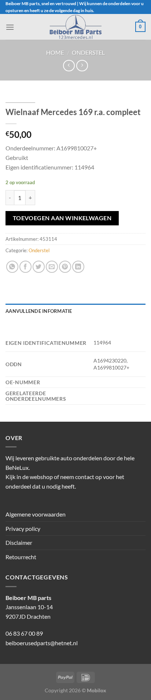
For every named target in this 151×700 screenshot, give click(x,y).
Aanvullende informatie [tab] (38, 311)
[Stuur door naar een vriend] (52, 267)
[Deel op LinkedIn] (78, 267)
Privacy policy (22, 528)
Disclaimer (18, 542)
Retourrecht (20, 556)
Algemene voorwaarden (35, 514)
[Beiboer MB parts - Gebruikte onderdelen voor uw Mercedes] (75, 27)
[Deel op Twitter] (39, 267)
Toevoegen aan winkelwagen (62, 218)
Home (55, 52)
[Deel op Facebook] (25, 267)
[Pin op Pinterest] (65, 267)
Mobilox (96, 690)
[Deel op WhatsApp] (12, 267)
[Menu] (9, 27)
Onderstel (88, 52)
